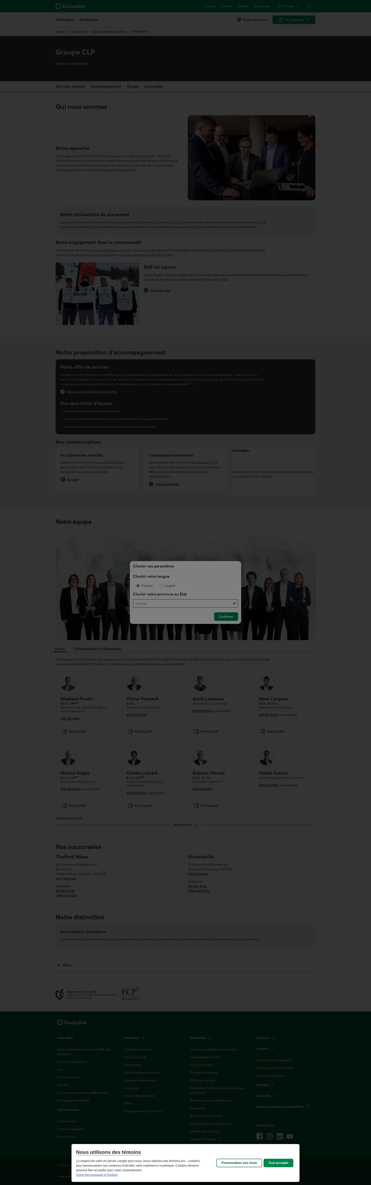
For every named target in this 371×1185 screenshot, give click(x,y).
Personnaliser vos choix (239, 1163)
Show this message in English (96, 1174)
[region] (185, 1163)
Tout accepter (278, 1163)
